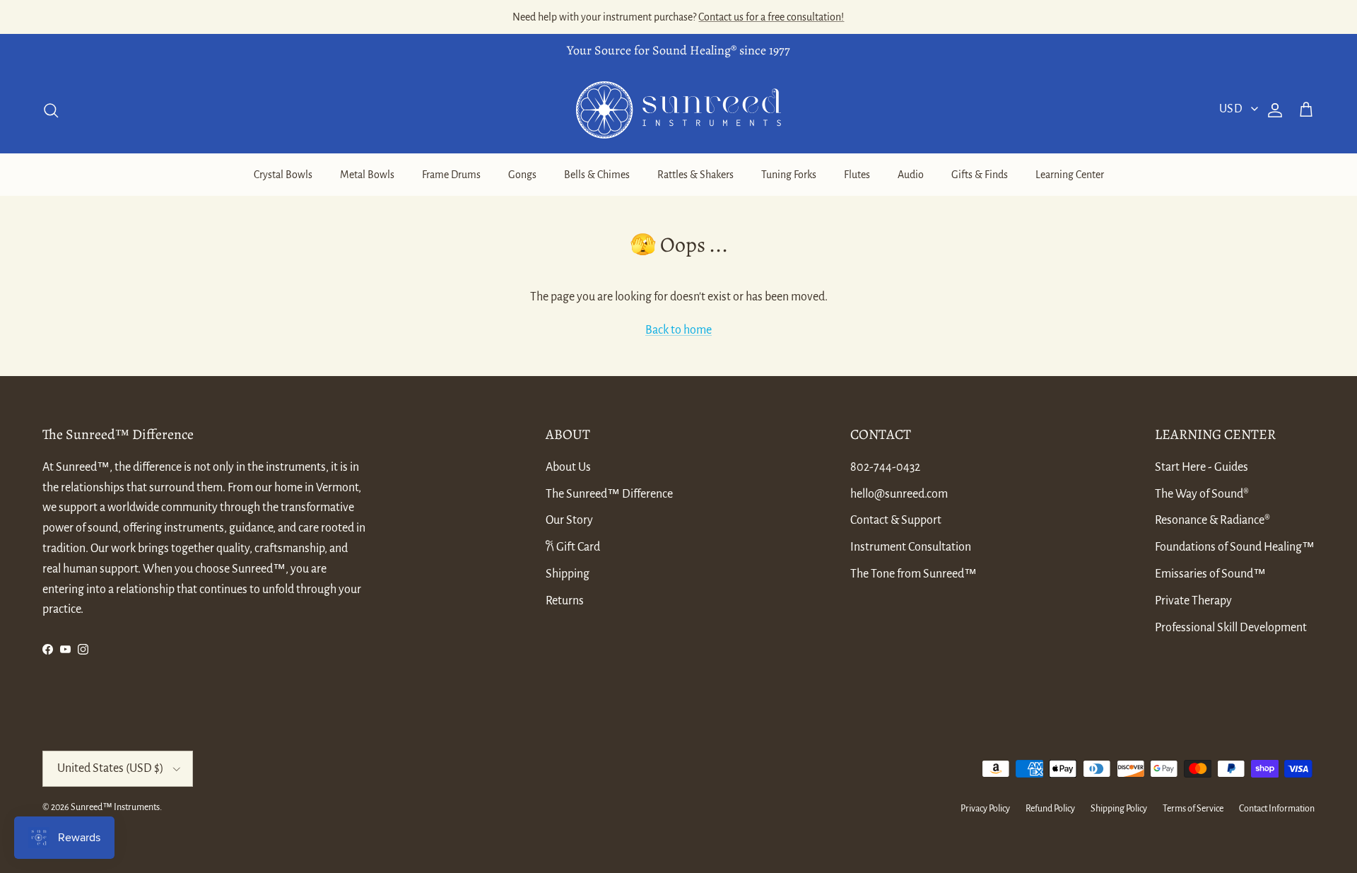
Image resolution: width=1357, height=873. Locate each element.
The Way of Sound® (1202, 494)
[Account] (1272, 110)
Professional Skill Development (1231, 627)
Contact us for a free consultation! (771, 17)
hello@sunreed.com (899, 494)
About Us (568, 467)
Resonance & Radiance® (1212, 520)
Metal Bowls (367, 174)
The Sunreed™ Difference (609, 494)
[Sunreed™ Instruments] (678, 110)
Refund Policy (1050, 809)
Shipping (567, 574)
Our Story (569, 520)
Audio (911, 174)
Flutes (857, 174)
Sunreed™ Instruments (115, 807)
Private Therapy (1193, 600)
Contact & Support (895, 520)
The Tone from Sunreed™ (913, 574)
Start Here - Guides (1201, 467)
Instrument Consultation (910, 547)
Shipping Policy (1119, 809)
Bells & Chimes (597, 174)
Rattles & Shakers (695, 174)
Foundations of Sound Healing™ (1235, 547)
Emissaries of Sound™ (1210, 574)
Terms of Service (1193, 809)
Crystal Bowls (283, 174)
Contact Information (1277, 809)
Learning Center (1069, 174)
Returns (565, 600)
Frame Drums (451, 174)
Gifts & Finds (979, 174)
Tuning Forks (788, 174)
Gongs (522, 174)
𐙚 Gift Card (573, 547)
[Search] (50, 110)
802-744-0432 (885, 467)
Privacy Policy (985, 809)
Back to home (678, 330)
